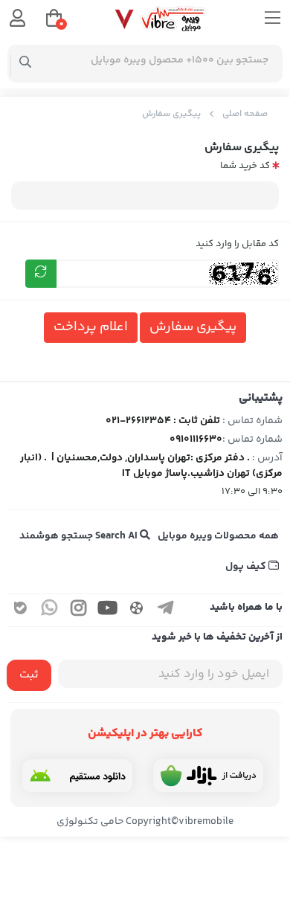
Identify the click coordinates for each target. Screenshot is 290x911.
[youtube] (108, 610)
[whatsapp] (50, 610)
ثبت (29, 675)
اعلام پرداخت (91, 327)
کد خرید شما (245, 165)
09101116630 (196, 439)
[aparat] (137, 610)
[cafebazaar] (208, 775)
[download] (77, 775)
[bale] (21, 610)
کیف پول (246, 566)
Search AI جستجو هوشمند (79, 536)
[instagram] (79, 610)
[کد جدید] (41, 274)
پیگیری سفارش (171, 114)
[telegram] (166, 610)
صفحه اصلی (245, 114)
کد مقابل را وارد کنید (237, 243)
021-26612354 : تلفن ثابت (163, 421)
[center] (25, 64)
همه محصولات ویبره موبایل (218, 536)
